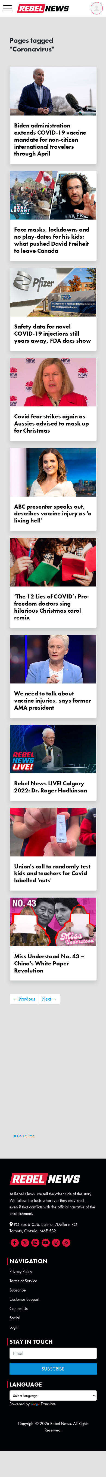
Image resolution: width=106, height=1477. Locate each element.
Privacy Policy (21, 1271)
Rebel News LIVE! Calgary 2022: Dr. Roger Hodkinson (50, 787)
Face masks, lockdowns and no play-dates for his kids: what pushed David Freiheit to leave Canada (51, 240)
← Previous (24, 999)
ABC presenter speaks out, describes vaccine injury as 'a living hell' (53, 513)
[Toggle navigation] (7, 8)
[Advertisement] (53, 1077)
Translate (48, 1404)
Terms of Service (23, 1281)
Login (14, 1327)
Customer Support (24, 1299)
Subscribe (18, 1290)
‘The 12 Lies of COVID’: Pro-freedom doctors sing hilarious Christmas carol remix (51, 607)
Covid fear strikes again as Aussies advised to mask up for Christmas (51, 423)
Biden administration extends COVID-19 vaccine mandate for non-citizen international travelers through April (50, 139)
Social (15, 1318)
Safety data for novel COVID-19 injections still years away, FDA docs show (52, 333)
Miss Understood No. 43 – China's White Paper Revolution (49, 963)
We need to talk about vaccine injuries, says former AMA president (52, 700)
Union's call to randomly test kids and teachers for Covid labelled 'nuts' (52, 873)
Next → (49, 999)
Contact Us (19, 1308)
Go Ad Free (25, 1136)
